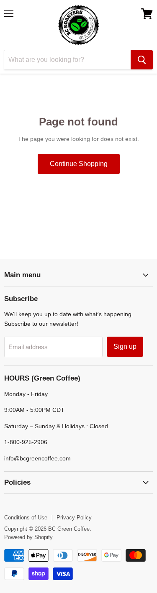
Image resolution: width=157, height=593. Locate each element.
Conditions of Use (25, 517)
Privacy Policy (74, 517)
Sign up (124, 346)
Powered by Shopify (28, 537)
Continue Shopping (79, 163)
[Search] (142, 59)
